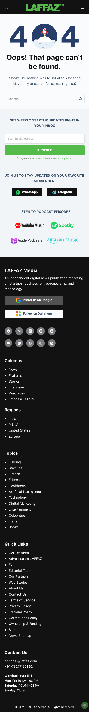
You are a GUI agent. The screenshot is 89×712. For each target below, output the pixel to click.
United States (19, 430)
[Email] (8, 343)
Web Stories (18, 582)
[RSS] (52, 343)
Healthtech (17, 486)
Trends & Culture (22, 399)
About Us (16, 588)
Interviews (17, 387)
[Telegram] (19, 331)
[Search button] (80, 99)
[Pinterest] (41, 343)
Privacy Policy (65, 158)
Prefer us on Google (36, 300)
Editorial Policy (20, 612)
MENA (13, 424)
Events (14, 565)
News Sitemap (20, 635)
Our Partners (19, 576)
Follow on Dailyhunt (36, 313)
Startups (15, 468)
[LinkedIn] (30, 331)
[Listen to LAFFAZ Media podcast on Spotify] (63, 226)
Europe (14, 436)
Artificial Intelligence (25, 491)
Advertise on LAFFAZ (25, 559)
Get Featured (19, 553)
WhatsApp (29, 192)
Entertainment (20, 509)
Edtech (14, 480)
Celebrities (17, 515)
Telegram (64, 192)
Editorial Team (20, 570)
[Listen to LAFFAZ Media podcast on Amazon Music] (62, 241)
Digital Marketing (22, 503)
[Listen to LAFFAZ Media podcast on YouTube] (29, 226)
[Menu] (83, 7)
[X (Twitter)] (52, 331)
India (12, 419)
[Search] (6, 7)
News (13, 369)
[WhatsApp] (8, 331)
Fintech (14, 474)
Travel (13, 521)
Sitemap (15, 630)
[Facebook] (30, 343)
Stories (14, 381)
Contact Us (17, 594)
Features (15, 375)
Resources (17, 393)
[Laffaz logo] (44, 7)
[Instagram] (41, 331)
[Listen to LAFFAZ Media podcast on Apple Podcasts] (26, 241)
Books (13, 527)
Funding (15, 462)
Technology (18, 497)
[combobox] (41, 99)
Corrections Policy (23, 618)
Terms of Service (43, 158)
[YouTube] (19, 343)
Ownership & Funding (25, 624)
